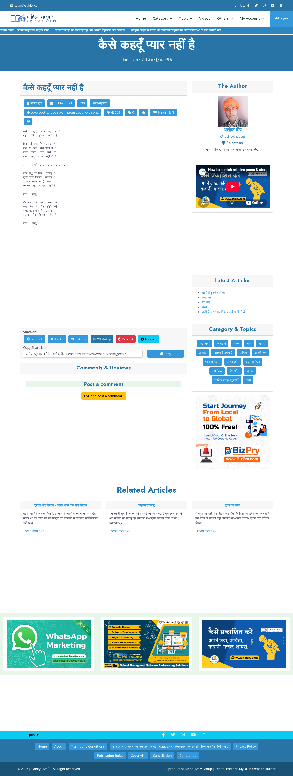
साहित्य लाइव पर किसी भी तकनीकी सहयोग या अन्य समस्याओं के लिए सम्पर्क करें (161, 30)
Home (141, 18)
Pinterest (127, 339)
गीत (138, 59)
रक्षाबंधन (206, 297)
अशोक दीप (35, 103)
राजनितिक (260, 352)
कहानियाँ (204, 343)
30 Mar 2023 (62, 103)
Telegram (150, 339)
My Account (250, 18)
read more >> (35, 531)
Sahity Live (40, 769)
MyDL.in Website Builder (257, 769)
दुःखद (250, 371)
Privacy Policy (246, 746)
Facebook (36, 339)
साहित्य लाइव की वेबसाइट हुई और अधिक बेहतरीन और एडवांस (75, 30)
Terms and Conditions (88, 746)
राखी (204, 307)
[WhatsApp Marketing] (49, 644)
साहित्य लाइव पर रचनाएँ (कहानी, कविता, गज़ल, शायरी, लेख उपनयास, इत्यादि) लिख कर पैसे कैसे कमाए (170, 746)
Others (223, 18)
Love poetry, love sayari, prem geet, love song (64, 112)
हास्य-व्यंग (232, 362)
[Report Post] (28, 121)
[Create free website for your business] (233, 432)
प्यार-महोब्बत (99, 103)
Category (160, 18)
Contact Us (187, 755)
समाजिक (217, 371)
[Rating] (143, 112)
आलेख (202, 352)
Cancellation (162, 755)
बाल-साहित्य (253, 362)
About (59, 746)
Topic (183, 18)
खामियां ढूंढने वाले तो (213, 293)
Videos (204, 18)
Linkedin (80, 339)
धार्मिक (243, 352)
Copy (167, 354)
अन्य (248, 380)
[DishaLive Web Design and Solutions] (146, 644)
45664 (115, 112)
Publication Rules (110, 755)
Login (283, 18)
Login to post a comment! (103, 396)
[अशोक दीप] (233, 111)
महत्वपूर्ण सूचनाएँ (223, 352)
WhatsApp (103, 339)
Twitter (58, 339)
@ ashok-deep (232, 136)
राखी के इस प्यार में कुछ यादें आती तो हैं (223, 312)
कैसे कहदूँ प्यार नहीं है (158, 59)
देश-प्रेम (234, 371)
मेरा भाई (206, 302)
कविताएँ (221, 343)
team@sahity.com (27, 5)
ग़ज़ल (236, 343)
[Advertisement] (103, 277)
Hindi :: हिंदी (165, 112)
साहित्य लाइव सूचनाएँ (226, 380)
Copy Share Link (35, 347)
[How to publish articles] (233, 187)
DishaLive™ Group (198, 769)
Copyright (138, 755)
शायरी (262, 343)
